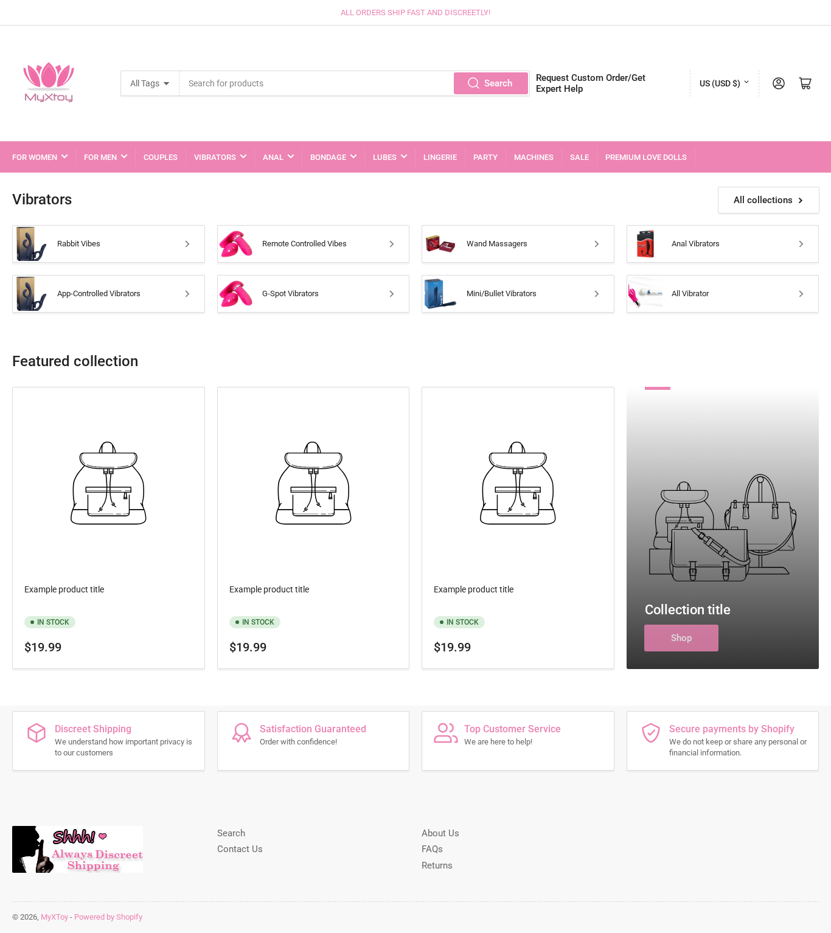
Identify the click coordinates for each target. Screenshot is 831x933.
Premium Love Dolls (646, 157)
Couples (161, 157)
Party (485, 157)
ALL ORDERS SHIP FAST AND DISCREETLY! (415, 12)
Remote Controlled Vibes (304, 243)
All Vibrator (690, 293)
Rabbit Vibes (78, 243)
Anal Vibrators (696, 243)
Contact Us (240, 849)
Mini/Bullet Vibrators (502, 293)
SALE (579, 157)
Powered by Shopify (108, 916)
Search (498, 83)
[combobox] (354, 83)
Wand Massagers (497, 243)
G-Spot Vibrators (290, 293)
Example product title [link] (64, 589)
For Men (100, 157)
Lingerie (440, 157)
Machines (534, 157)
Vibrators (215, 157)
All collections (763, 200)
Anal (273, 157)
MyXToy (54, 916)
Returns (437, 865)
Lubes (385, 157)
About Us (440, 833)
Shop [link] (681, 638)
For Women (34, 157)
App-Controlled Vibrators (99, 293)
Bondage (328, 157)
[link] (108, 485)
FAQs (432, 849)
